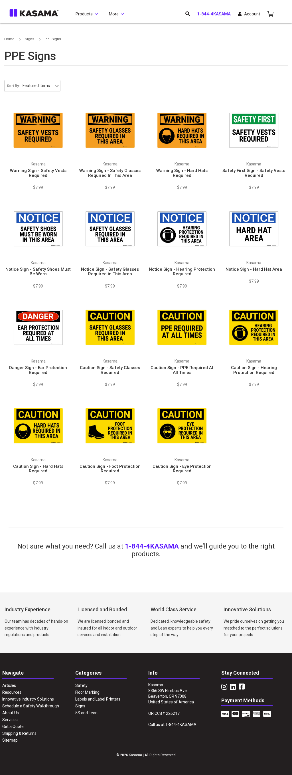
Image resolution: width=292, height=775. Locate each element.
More (114, 14)
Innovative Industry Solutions (28, 699)
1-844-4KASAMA (214, 14)
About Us (10, 713)
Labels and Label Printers (97, 699)
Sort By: (13, 86)
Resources (11, 692)
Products (84, 14)
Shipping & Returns (19, 733)
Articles (9, 685)
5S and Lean (86, 713)
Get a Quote (13, 726)
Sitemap (10, 740)
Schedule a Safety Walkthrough (30, 706)
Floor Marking (87, 692)
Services (10, 719)
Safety (81, 685)
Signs (80, 706)
